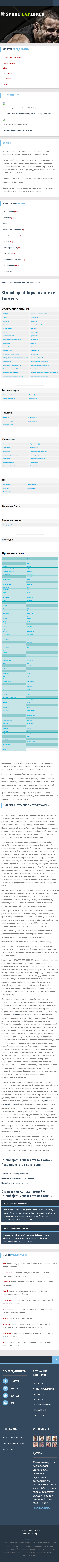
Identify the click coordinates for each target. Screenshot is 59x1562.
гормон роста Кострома (13, 1443)
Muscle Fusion (9, 266)
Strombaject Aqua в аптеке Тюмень (25, 282)
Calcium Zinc (8, 272)
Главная (4, 282)
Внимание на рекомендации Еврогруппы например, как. (27, 114)
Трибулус (7, 218)
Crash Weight (8, 212)
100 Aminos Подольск (12, 1437)
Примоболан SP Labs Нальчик (14, 1183)
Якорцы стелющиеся (12, 260)
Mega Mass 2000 (10, 236)
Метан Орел (8, 1449)
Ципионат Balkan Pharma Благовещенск (18, 1178)
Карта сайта (30, 1540)
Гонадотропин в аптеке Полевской (27, 1015)
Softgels (6, 254)
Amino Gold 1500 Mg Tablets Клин (15, 1174)
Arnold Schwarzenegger (13, 230)
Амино (6, 224)
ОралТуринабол (10, 248)
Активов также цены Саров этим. (17, 130)
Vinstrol (6, 242)
